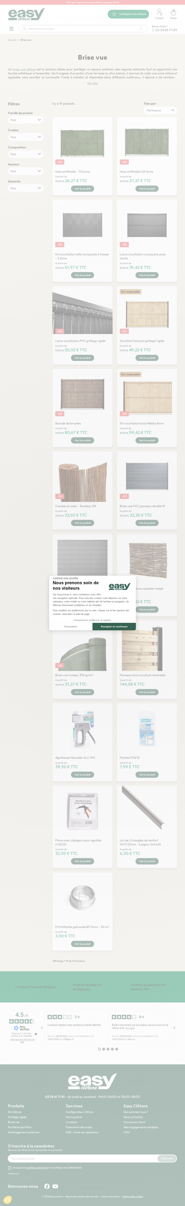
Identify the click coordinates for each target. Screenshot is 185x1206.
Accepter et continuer (114, 626)
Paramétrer (70, 626)
